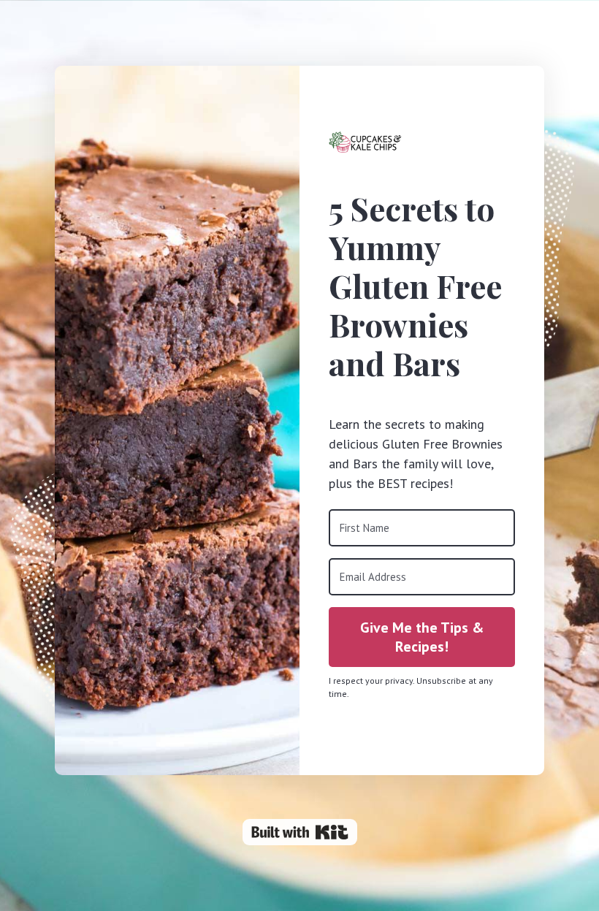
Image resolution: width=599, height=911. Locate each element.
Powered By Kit (300, 832)
